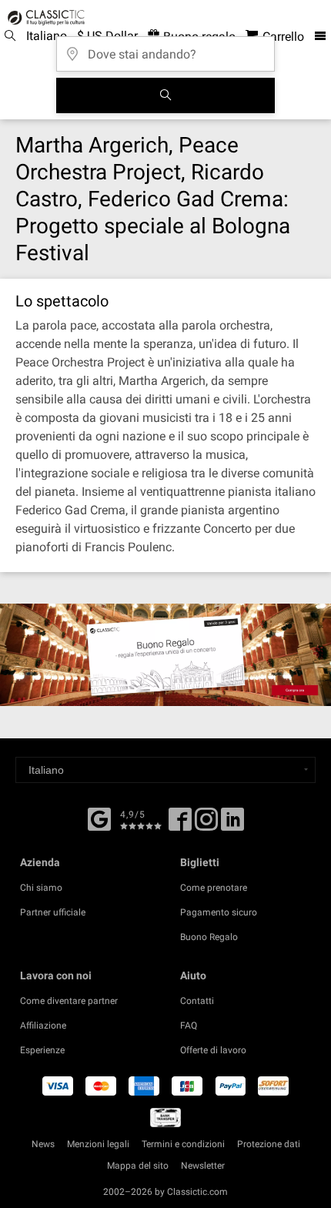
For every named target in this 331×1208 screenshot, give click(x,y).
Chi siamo (41, 887)
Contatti (197, 1001)
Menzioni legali (98, 1144)
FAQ (188, 1025)
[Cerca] (165, 95)
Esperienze (42, 1050)
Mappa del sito (138, 1165)
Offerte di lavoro (213, 1050)
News (43, 1144)
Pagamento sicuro (218, 912)
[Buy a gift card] (165, 655)
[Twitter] (206, 824)
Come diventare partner (69, 1001)
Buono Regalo (209, 937)
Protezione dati (268, 1144)
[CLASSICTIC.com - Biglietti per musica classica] (44, 17)
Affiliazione (43, 1025)
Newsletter (203, 1165)
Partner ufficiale (52, 912)
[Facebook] (99, 817)
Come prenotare (213, 887)
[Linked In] (232, 824)
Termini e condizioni (183, 1144)
